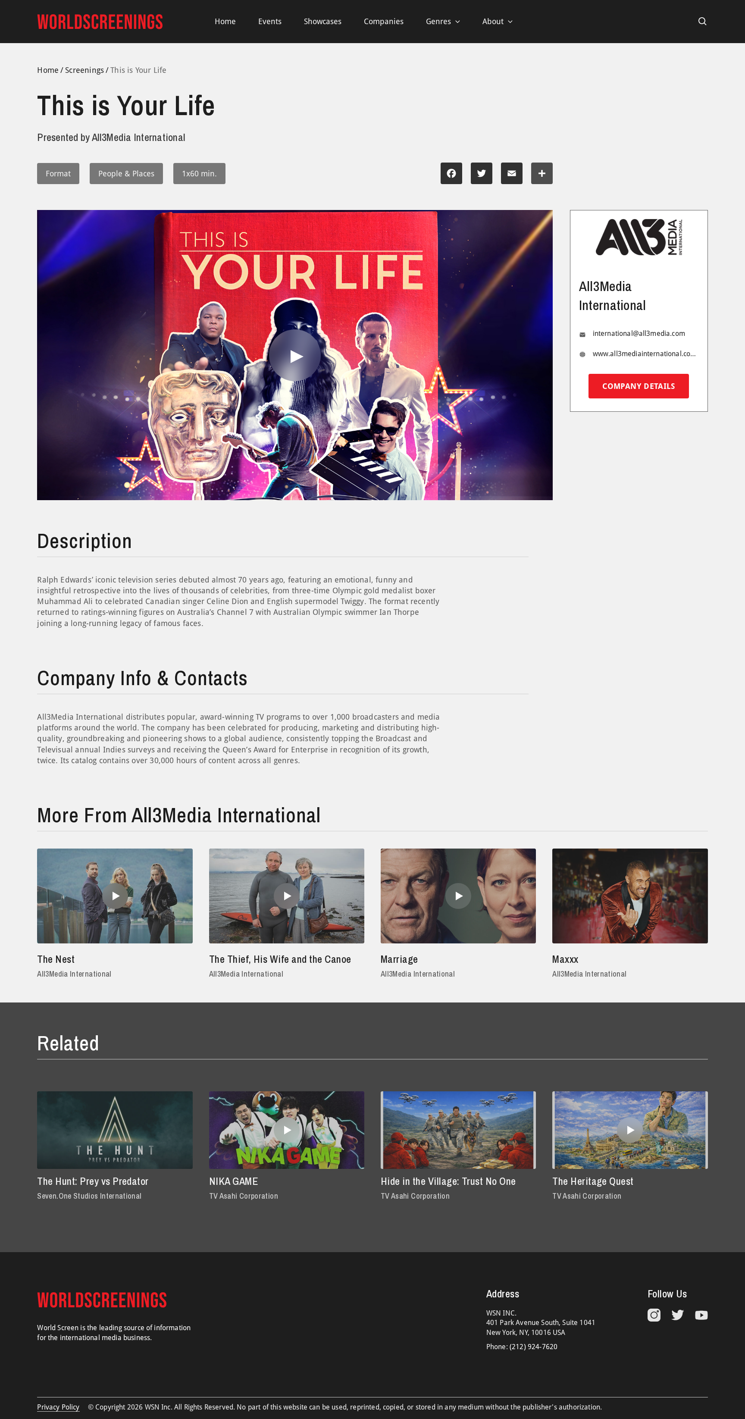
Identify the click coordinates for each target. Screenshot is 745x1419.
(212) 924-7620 (533, 1347)
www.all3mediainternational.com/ (646, 354)
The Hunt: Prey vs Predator (92, 1181)
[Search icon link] (703, 21)
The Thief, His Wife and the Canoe (280, 959)
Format (58, 173)
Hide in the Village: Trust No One (448, 1181)
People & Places (126, 173)
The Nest (56, 959)
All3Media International (74, 973)
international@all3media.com (639, 334)
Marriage (399, 959)
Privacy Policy (58, 1407)
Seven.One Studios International (89, 1195)
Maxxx (565, 959)
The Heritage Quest (593, 1181)
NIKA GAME (233, 1181)
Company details (638, 386)
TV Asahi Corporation (243, 1195)
